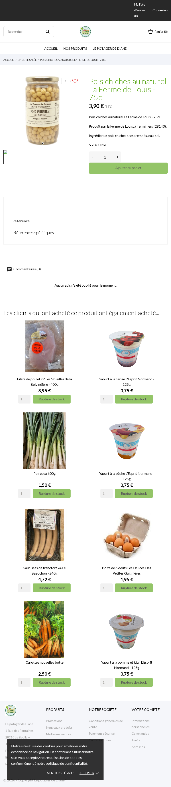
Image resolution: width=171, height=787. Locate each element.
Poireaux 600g (44, 473)
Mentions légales (60, 773)
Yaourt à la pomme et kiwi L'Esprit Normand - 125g (126, 665)
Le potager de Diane (110, 48)
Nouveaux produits (59, 727)
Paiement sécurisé (102, 733)
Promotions (54, 721)
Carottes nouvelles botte (44, 662)
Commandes (140, 733)
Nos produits (75, 48)
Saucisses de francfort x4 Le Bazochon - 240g (44, 570)
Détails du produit (85, 204)
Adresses (138, 747)
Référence (21, 221)
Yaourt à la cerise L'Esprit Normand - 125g (126, 381)
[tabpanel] (42, 110)
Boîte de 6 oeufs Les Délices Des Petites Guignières (126, 570)
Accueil (51, 48)
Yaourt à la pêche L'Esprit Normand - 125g (126, 476)
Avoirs (136, 740)
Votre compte (146, 709)
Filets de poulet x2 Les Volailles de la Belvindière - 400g (44, 381)
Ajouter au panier (128, 167)
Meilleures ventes (58, 734)
